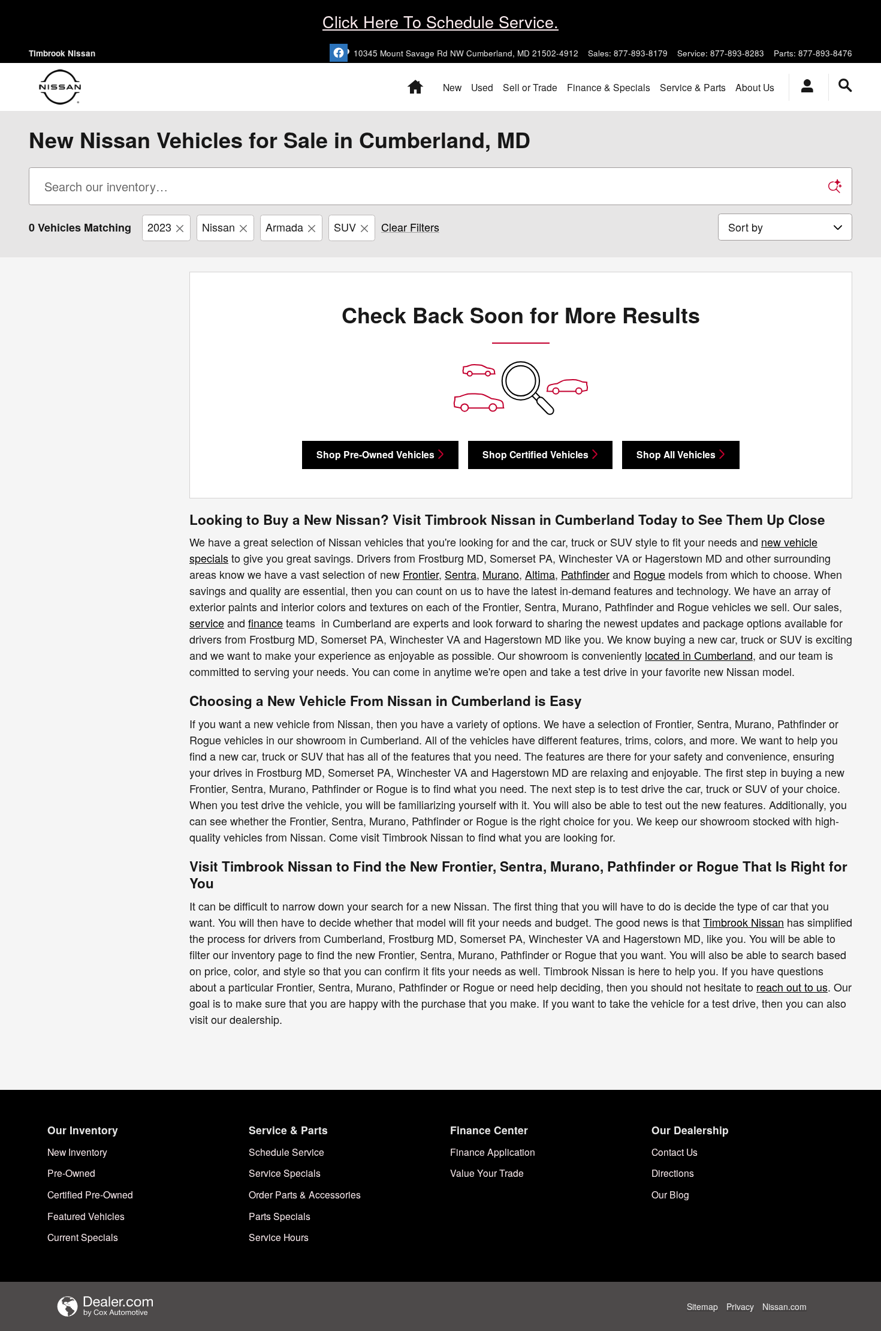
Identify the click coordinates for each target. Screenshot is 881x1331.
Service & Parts (693, 87)
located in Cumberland (699, 655)
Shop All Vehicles (676, 454)
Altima (540, 574)
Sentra (460, 574)
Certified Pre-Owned (90, 1194)
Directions (672, 1172)
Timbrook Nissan (743, 922)
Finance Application (492, 1151)
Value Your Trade (487, 1172)
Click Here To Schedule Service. (440, 21)
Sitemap (702, 1306)
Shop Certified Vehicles (535, 454)
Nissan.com (784, 1306)
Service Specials (285, 1172)
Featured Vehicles (86, 1215)
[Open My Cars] (804, 87)
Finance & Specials (608, 87)
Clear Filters (410, 227)
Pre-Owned (71, 1172)
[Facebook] (339, 53)
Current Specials (82, 1236)
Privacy (740, 1306)
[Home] (60, 87)
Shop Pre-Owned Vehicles (375, 454)
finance (265, 622)
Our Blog (670, 1194)
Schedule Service (286, 1151)
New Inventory (77, 1151)
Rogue (649, 574)
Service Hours (279, 1236)
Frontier (421, 574)
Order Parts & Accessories (305, 1194)
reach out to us (792, 987)
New (452, 87)
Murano (500, 574)
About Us (754, 87)
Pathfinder (585, 574)
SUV (345, 227)
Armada (284, 227)
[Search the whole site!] (845, 85)
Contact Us (674, 1151)
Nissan (218, 227)
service (206, 622)
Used (482, 87)
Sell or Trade (530, 87)
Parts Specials (279, 1215)
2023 (159, 227)
